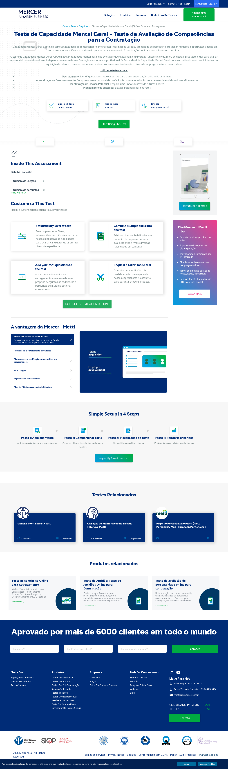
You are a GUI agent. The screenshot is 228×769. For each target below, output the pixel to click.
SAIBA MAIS (195, 293)
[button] (27, 672)
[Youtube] (178, 672)
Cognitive (83, 26)
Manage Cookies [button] (207, 764)
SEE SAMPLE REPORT (195, 206)
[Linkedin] (171, 672)
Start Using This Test (114, 124)
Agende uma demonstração (199, 14)
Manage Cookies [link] (208, 754)
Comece (195, 649)
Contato (185, 718)
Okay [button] (186, 764)
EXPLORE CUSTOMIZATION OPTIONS (87, 304)
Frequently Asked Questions (114, 458)
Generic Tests (69, 26)
